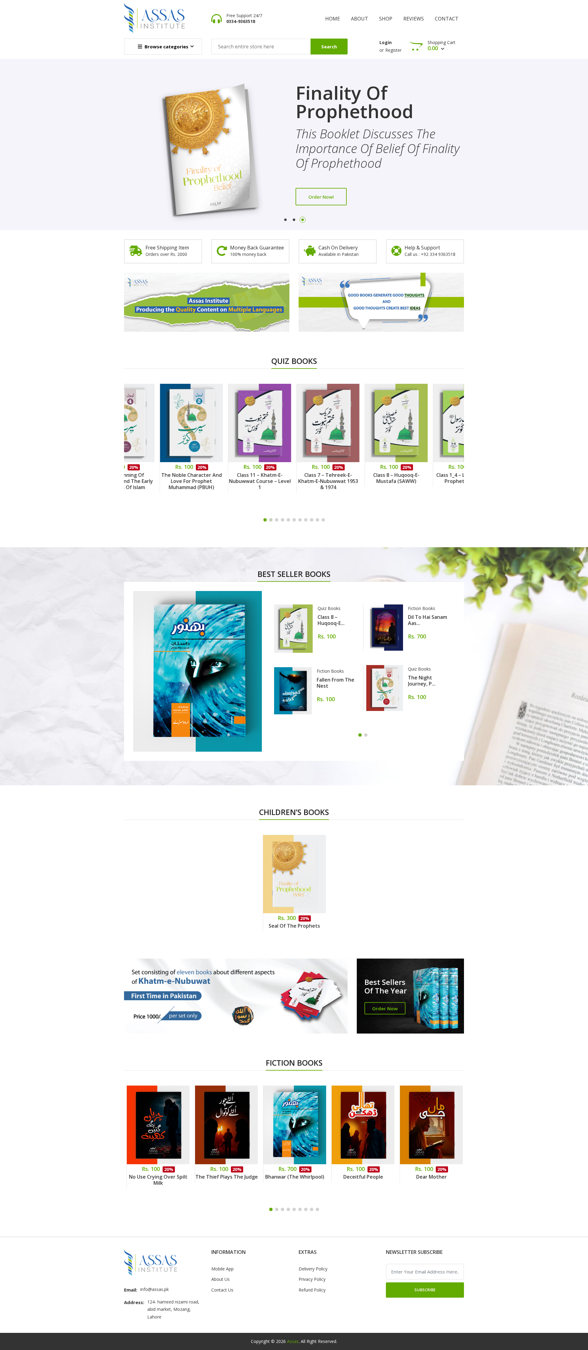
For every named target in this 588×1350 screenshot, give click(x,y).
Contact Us (222, 1290)
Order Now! (321, 182)
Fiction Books (330, 671)
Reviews (413, 18)
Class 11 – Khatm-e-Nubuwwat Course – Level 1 (227, 481)
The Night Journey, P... (421, 681)
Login (385, 42)
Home (332, 18)
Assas (293, 1341)
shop (385, 18)
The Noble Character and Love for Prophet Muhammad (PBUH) (158, 481)
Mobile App (222, 1269)
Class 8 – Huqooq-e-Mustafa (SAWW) (363, 478)
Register (393, 50)
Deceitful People (295, 1177)
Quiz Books (329, 608)
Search (329, 46)
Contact (446, 18)
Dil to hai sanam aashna (431, 1177)
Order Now (385, 1008)
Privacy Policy (312, 1279)
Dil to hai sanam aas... (427, 620)
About (359, 18)
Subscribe (424, 1289)
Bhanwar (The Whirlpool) (226, 1177)
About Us (220, 1279)
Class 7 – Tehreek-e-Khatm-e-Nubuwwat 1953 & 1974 (295, 481)
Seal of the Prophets (294, 926)
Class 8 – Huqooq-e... (331, 620)
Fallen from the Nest (335, 683)
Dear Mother (363, 1177)
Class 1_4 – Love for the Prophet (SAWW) (431, 478)
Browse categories (166, 46)
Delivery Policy (313, 1269)
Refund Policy (312, 1290)
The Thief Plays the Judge (158, 1177)
